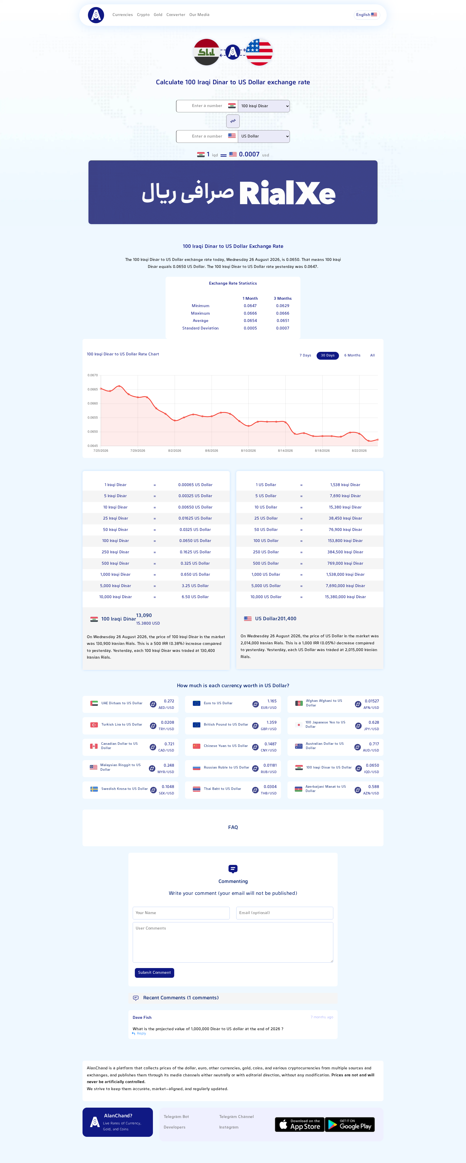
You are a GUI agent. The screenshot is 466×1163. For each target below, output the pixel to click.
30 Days (328, 356)
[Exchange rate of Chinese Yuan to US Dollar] (255, 747)
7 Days (305, 356)
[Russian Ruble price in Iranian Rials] (196, 767)
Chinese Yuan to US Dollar (226, 746)
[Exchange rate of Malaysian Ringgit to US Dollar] (152, 768)
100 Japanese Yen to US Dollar (325, 724)
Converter (175, 15)
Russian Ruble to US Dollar (226, 768)
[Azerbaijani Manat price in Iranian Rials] (298, 789)
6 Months (352, 356)
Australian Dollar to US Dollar (325, 746)
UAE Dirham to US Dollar (121, 703)
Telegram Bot (176, 1117)
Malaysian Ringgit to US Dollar (120, 767)
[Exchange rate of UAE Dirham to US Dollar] (153, 704)
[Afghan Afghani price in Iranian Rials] (299, 703)
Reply (141, 1033)
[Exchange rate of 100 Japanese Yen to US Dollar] (358, 725)
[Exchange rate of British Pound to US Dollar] (255, 725)
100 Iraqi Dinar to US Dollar (329, 768)
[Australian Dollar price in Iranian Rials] (299, 746)
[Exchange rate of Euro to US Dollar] (255, 704)
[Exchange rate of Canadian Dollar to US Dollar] (153, 747)
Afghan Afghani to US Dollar (324, 703)
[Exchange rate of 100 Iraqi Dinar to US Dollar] (358, 768)
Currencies (122, 15)
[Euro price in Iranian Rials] (196, 703)
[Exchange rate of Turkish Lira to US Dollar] (153, 725)
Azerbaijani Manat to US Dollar (326, 789)
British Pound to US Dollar (226, 725)
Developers (175, 1127)
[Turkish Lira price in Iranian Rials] (94, 724)
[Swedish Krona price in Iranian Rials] (94, 789)
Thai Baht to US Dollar (222, 789)
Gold (158, 15)
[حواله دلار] (233, 192)
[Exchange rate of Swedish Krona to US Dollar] (153, 790)
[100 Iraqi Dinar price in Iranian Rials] (299, 767)
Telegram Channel (236, 1117)
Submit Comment (154, 972)
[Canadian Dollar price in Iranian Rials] (94, 746)
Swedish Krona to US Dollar (124, 789)
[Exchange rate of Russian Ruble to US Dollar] (255, 768)
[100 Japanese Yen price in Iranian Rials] (298, 724)
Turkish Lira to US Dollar (121, 725)
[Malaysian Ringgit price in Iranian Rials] (93, 767)
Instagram (229, 1127)
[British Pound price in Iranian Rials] (196, 724)
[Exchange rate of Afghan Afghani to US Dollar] (358, 704)
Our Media (199, 15)
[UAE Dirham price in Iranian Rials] (94, 703)
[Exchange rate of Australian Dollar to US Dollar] (357, 747)
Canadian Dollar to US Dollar (119, 746)
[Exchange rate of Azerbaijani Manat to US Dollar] (358, 790)
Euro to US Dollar (218, 703)
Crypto (143, 15)
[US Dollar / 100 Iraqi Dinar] (233, 120)
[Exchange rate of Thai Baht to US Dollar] (255, 790)
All (372, 356)
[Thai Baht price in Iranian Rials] (196, 789)
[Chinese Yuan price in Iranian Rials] (196, 746)
